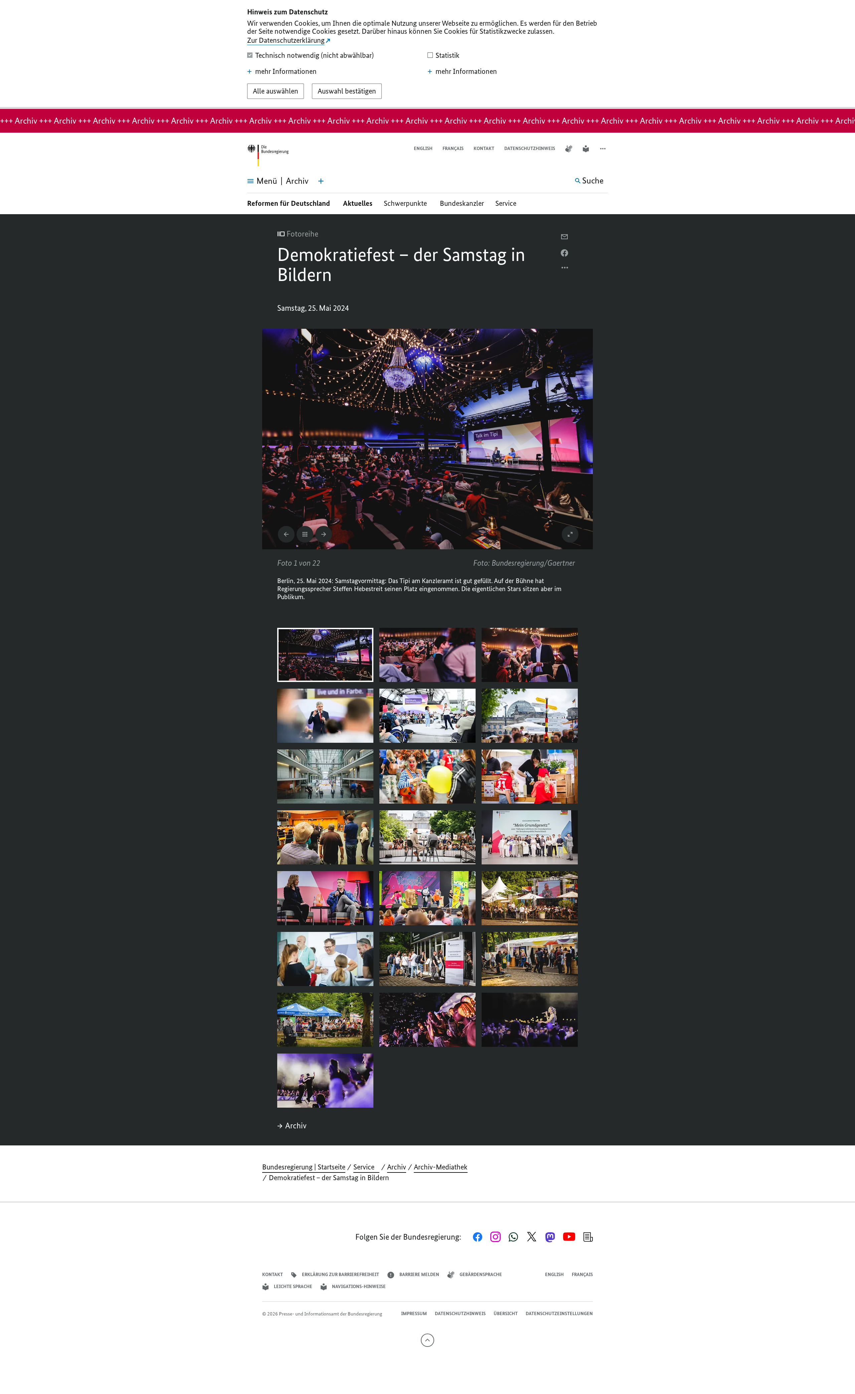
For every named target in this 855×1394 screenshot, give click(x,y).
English (423, 148)
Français (453, 148)
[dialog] (427, 54)
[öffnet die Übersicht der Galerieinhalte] (305, 534)
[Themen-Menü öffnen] (321, 181)
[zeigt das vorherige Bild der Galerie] (286, 534)
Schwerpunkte (406, 203)
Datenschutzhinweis (529, 148)
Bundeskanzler (462, 203)
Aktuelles (357, 203)
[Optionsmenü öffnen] (565, 269)
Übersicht (506, 1313)
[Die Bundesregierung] (268, 155)
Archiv (296, 1125)
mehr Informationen (286, 71)
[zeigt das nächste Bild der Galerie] (323, 534)
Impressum (414, 1313)
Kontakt (484, 148)
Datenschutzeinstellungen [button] (559, 1313)
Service (508, 203)
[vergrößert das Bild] (570, 534)
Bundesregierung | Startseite (303, 1166)
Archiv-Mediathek (441, 1166)
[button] (603, 149)
